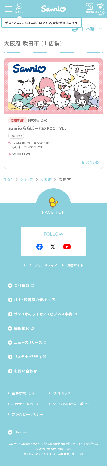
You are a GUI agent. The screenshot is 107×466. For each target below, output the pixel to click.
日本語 (88, 28)
